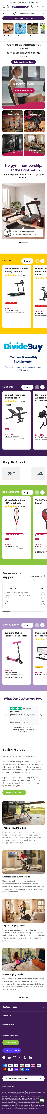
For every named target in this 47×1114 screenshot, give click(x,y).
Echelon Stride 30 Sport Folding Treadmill (16, 270)
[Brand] (11, 473)
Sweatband (12, 1086)
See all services (35, 576)
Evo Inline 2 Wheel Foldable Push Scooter (16, 634)
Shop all (27, 261)
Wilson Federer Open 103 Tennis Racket (15, 501)
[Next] (41, 211)
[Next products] (42, 261)
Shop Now (30, 18)
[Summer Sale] (23, 87)
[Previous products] (37, 261)
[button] (43, 6)
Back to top (24, 997)
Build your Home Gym (23, 62)
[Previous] (5, 211)
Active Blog (11, 1042)
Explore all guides (14, 792)
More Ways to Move (23, 90)
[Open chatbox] (41, 1100)
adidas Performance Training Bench (15, 396)
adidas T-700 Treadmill (23, 232)
